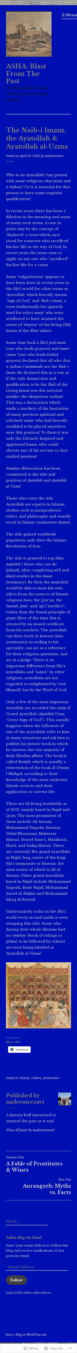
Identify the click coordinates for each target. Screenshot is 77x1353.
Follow (16, 1280)
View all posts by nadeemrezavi (30, 1130)
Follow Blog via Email (24, 1237)
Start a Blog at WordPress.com (25, 1335)
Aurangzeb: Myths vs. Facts (47, 1186)
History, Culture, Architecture (39, 1078)
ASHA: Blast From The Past (26, 73)
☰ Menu (69, 15)
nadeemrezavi (54, 156)
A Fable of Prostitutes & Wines (34, 1164)
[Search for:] (26, 1221)
